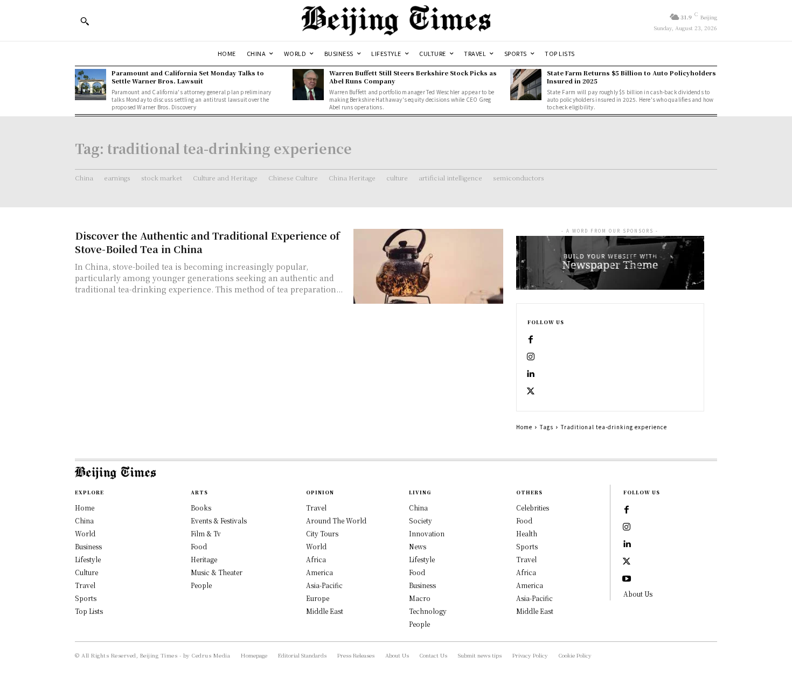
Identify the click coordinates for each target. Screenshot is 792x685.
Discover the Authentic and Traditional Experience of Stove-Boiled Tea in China (207, 242)
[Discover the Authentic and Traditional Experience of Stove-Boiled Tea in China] (428, 266)
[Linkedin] (530, 374)
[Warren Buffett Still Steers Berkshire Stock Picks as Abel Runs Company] (308, 84)
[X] (530, 391)
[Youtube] (626, 579)
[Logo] (396, 20)
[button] (84, 21)
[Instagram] (530, 357)
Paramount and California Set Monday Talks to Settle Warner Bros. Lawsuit (188, 76)
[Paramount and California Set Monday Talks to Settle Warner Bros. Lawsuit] (90, 84)
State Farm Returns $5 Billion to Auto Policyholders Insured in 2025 (631, 76)
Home (524, 427)
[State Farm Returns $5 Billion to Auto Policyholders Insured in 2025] (525, 84)
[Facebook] (530, 339)
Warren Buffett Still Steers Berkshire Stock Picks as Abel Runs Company (413, 76)
